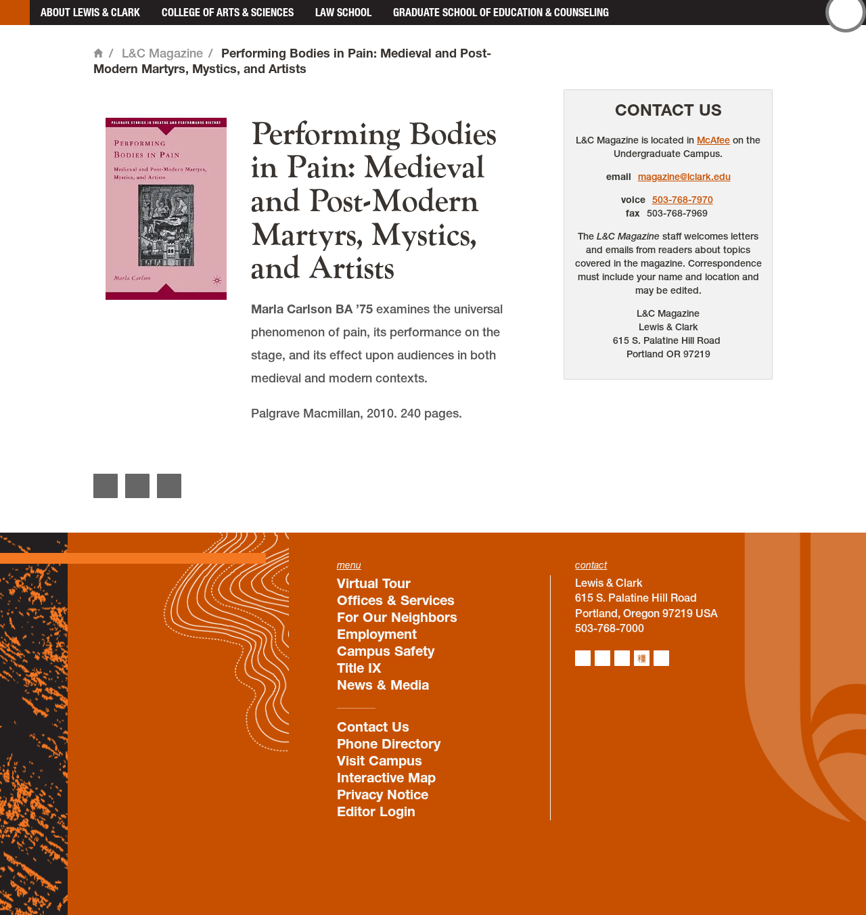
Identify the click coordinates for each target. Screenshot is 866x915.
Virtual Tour (374, 583)
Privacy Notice (382, 794)
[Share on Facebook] (105, 486)
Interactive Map (386, 777)
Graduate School (501, 12)
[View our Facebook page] (602, 658)
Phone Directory (388, 744)
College (228, 12)
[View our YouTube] (661, 658)
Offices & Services (396, 600)
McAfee (713, 140)
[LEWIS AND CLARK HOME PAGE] (15, 12)
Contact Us (668, 110)
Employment (377, 634)
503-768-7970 (682, 200)
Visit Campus (379, 761)
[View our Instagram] (583, 658)
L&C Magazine (162, 53)
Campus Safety (385, 651)
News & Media (383, 685)
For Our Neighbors (397, 617)
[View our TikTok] (642, 658)
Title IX (359, 668)
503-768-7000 (609, 628)
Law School (343, 12)
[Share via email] (169, 486)
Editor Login (376, 811)
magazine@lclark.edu (684, 177)
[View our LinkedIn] (622, 658)
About (90, 12)
